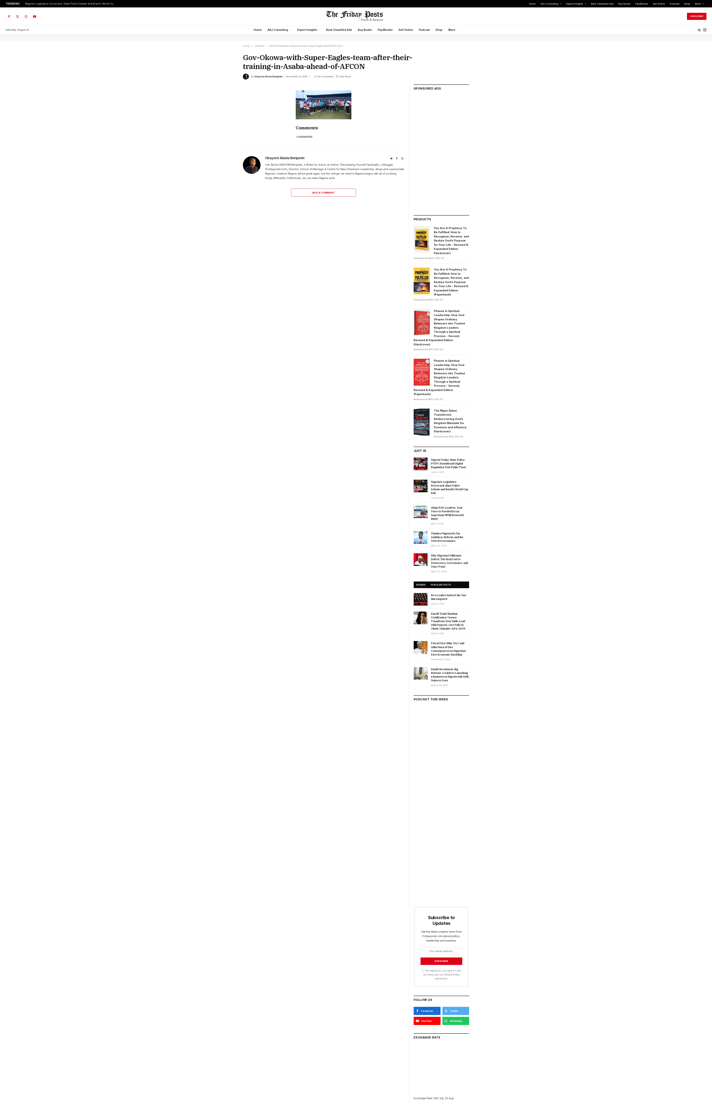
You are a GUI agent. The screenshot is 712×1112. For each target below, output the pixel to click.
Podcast (674, 3)
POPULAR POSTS (441, 584)
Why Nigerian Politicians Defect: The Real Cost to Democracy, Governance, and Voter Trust (449, 561)
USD (435, 1098)
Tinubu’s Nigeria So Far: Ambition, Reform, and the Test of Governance (447, 537)
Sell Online (659, 3)
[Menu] (704, 30)
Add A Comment (323, 192)
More (698, 3)
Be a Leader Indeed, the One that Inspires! (448, 597)
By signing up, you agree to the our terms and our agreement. (442, 974)
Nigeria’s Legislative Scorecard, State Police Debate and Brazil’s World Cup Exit (71, 3)
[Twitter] (229, 110)
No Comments (326, 76)
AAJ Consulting (549, 3)
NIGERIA (421, 584)
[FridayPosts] (356, 16)
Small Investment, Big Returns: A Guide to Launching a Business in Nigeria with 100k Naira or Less (450, 675)
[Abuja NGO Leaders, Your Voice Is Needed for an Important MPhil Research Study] (421, 511)
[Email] (229, 136)
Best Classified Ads (602, 3)
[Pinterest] (229, 127)
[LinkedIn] (229, 119)
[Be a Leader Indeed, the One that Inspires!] (421, 599)
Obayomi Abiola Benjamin (268, 76)
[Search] (699, 30)
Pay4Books (641, 3)
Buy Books (624, 3)
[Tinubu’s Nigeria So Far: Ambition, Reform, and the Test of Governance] (421, 537)
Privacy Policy (452, 974)
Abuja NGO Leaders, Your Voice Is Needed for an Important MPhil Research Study (447, 513)
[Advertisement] (441, 151)
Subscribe (696, 16)
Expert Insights (574, 3)
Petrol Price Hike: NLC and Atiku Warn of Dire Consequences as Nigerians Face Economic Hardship (448, 649)
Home (532, 3)
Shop (687, 3)
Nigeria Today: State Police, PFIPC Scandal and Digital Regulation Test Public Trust (448, 463)
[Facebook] (229, 102)
